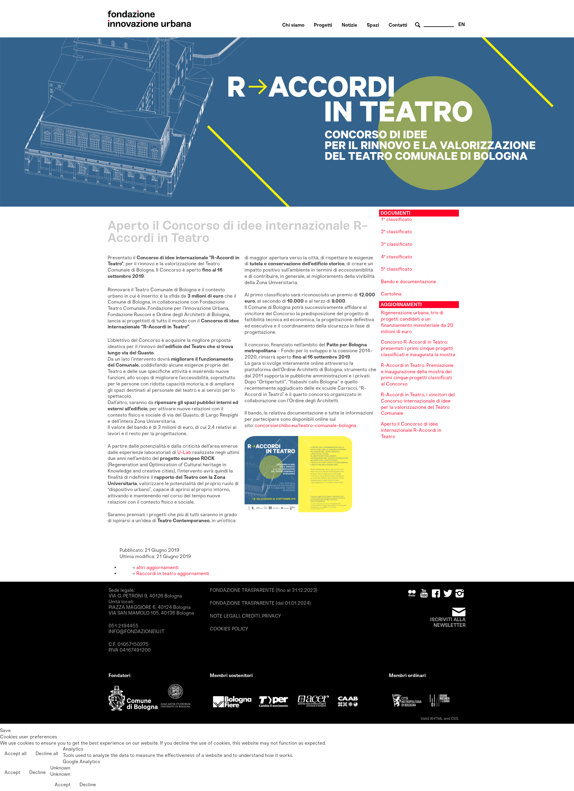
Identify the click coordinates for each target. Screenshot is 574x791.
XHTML (436, 718)
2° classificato (396, 231)
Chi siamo (293, 25)
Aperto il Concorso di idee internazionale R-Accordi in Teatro (411, 430)
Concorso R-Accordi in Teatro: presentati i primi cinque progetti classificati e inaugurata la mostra (418, 348)
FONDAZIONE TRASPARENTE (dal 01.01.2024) (260, 603)
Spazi (373, 25)
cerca (418, 25)
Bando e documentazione (408, 281)
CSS (454, 718)
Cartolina (392, 294)
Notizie (349, 25)
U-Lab (183, 452)
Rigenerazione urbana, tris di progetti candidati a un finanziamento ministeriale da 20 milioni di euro (417, 322)
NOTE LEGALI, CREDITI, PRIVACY (245, 616)
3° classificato (396, 244)
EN (461, 24)
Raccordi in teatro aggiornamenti (172, 573)
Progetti (323, 25)
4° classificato (396, 257)
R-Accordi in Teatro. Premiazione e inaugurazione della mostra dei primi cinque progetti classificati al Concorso (417, 374)
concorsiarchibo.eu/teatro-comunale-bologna (305, 425)
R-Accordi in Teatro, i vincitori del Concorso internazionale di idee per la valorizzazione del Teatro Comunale (418, 404)
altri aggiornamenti (156, 567)
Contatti (398, 25)
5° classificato (396, 269)
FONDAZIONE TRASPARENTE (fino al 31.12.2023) (263, 590)
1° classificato (396, 219)
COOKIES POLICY (229, 629)
